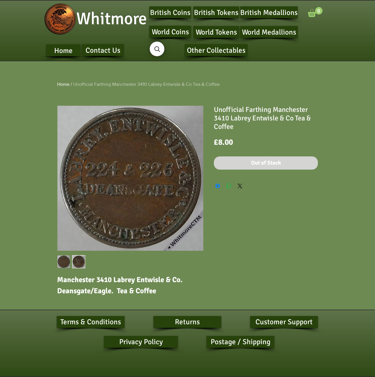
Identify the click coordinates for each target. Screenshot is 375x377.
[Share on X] (239, 186)
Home (63, 84)
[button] (315, 12)
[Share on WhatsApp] (228, 186)
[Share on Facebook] (217, 186)
